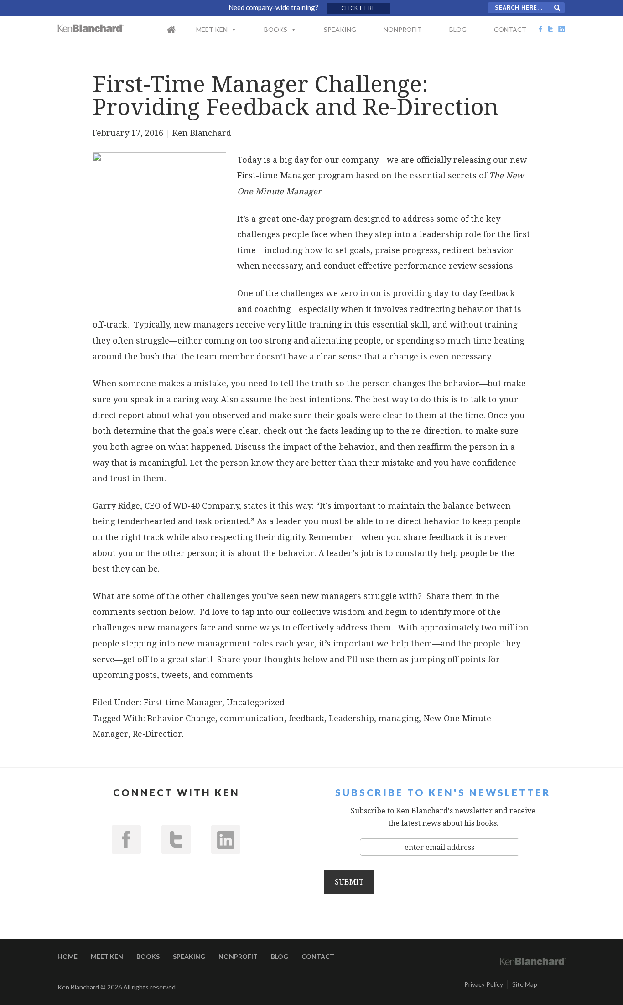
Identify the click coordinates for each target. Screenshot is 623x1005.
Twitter (176, 839)
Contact (510, 29)
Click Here (358, 8)
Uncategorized (256, 702)
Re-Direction (158, 734)
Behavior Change (181, 718)
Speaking (340, 29)
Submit (349, 882)
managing (399, 718)
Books (275, 29)
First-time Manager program (295, 175)
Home (180, 35)
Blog (458, 29)
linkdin (225, 839)
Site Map (524, 984)
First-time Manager (183, 702)
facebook (126, 839)
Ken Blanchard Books (90, 28)
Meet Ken (212, 29)
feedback (306, 718)
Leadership (351, 718)
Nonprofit (403, 29)
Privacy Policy (483, 984)
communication (252, 718)
